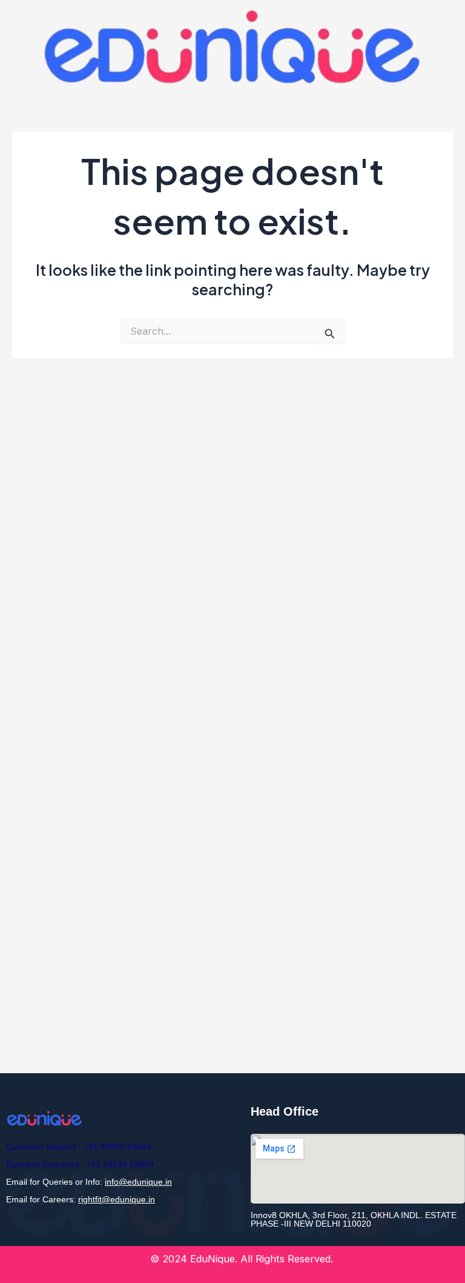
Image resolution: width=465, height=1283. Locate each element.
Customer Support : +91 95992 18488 (78, 1146)
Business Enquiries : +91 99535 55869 (80, 1164)
